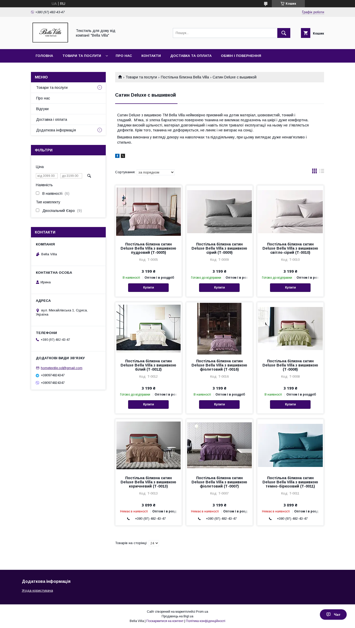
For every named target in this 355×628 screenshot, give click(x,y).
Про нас (124, 56)
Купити (148, 287)
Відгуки (42, 109)
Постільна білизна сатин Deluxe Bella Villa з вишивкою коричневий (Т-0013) (148, 482)
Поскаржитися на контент (164, 621)
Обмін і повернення (241, 56)
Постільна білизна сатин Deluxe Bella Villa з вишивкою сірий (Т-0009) (219, 248)
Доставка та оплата (191, 56)
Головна (44, 56)
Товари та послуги (81, 56)
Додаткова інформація (56, 130)
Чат (337, 614)
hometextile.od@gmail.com (61, 368)
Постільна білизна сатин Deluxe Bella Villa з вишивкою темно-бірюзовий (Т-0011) (290, 482)
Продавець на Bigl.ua (177, 616)
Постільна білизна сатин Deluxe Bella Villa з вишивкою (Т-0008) (290, 365)
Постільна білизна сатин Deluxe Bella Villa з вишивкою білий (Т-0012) (148, 365)
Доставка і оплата (51, 119)
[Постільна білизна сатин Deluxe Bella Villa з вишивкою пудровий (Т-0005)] (148, 211)
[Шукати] (283, 33)
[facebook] (117, 157)
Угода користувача (37, 590)
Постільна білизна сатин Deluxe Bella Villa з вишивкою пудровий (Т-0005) (148, 248)
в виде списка (321, 172)
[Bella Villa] (50, 42)
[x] (123, 157)
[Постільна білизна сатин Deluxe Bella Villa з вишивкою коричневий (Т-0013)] (148, 445)
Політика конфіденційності (205, 621)
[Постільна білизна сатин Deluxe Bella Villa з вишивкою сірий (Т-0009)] (219, 211)
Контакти (151, 56)
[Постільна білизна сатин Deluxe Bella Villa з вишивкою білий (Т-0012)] (148, 328)
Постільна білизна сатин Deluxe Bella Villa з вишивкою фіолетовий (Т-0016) (219, 365)
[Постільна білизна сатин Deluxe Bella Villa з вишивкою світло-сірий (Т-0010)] (290, 211)
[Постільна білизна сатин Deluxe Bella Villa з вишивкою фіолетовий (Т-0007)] (219, 445)
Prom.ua (202, 611)
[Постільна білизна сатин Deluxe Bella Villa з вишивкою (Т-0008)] (290, 328)
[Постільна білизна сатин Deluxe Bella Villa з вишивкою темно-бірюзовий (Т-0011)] (290, 445)
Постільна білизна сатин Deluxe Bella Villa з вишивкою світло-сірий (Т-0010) (290, 248)
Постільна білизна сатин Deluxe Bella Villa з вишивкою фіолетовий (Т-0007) (219, 482)
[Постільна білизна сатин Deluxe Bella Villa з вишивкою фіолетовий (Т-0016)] (219, 328)
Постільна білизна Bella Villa (185, 77)
